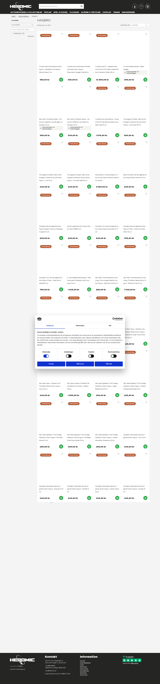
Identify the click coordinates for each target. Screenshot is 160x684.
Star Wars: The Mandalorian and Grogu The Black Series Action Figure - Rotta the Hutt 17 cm (134, 280)
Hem (14, 16)
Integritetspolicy (85, 663)
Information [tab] (80, 326)
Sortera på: (125, 25)
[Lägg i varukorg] (61, 80)
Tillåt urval (80, 364)
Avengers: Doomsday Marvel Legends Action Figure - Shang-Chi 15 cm (51, 489)
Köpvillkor (83, 673)
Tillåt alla (109, 364)
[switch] (69, 356)
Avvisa (51, 364)
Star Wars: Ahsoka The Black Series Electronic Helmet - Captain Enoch (78, 386)
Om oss (82, 661)
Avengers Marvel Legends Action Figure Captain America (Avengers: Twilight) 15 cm (51, 229)
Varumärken (23, 16)
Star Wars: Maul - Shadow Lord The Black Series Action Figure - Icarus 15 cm (50, 386)
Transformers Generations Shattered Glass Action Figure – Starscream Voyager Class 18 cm (78, 69)
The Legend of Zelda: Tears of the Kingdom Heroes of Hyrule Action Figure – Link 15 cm (50, 177)
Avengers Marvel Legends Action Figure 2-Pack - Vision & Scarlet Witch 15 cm (134, 229)
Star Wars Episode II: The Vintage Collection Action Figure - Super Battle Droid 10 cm (106, 386)
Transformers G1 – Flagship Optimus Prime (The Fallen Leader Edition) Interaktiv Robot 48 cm (107, 69)
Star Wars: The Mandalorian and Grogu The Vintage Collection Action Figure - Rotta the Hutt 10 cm (106, 280)
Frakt (82, 665)
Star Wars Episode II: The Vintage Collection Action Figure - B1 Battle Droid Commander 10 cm (79, 437)
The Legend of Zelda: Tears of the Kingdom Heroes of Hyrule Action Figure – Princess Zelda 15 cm (78, 177)
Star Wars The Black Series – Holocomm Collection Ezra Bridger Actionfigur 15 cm (51, 122)
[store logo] (20, 6)
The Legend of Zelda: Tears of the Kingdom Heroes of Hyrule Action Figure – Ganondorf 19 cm (134, 122)
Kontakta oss (84, 671)
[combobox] (61, 6)
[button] (62, 34)
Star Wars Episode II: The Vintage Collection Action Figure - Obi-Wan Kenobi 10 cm (51, 437)
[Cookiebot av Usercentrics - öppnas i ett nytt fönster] (114, 318)
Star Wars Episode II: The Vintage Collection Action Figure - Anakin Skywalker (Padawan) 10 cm (106, 437)
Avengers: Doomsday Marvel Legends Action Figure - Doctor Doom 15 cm (107, 489)
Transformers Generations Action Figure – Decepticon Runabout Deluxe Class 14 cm (50, 69)
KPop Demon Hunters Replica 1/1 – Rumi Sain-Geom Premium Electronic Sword (107, 177)
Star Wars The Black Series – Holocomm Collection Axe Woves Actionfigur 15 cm (78, 122)
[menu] (80, 12)
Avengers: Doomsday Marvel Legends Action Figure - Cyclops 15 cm (134, 489)
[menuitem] (26, 12)
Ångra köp (83, 675)
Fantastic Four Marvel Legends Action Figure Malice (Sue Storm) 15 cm (107, 229)
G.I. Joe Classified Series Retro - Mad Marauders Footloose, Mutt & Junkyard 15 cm (79, 280)
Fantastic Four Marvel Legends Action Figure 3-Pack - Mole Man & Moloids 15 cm (51, 280)
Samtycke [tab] (50, 326)
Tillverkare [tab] (16, 25)
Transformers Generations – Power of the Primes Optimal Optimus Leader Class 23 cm (107, 122)
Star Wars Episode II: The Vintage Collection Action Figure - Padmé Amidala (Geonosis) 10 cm (134, 386)
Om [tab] (110, 326)
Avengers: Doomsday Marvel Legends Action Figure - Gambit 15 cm (78, 489)
